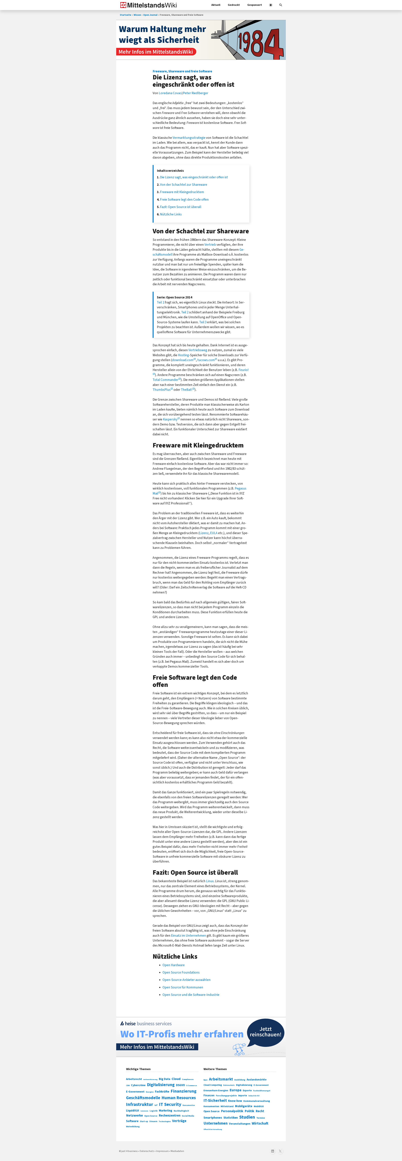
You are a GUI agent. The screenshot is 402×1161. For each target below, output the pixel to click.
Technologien (165, 1121)
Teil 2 (184, 312)
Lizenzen (144, 1111)
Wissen (137, 15)
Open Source (150, 1115)
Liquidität (132, 1111)
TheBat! (186, 389)
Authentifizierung (150, 1079)
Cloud (176, 1078)
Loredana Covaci (170, 93)
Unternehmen (216, 1123)
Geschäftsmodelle (143, 1098)
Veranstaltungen (239, 1124)
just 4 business (130, 1151)
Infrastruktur (139, 1104)
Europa (235, 1090)
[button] (281, 5)
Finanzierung (183, 1091)
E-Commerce (191, 1085)
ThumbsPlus (162, 389)
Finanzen (209, 1095)
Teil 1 (160, 302)
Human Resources (179, 1098)
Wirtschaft (260, 1123)
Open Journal (150, 15)
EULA (213, 533)
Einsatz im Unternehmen (188, 935)
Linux (210, 881)
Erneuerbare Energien (216, 1090)
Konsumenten (189, 1105)
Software (132, 1121)
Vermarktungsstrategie (189, 137)
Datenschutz (229, 1085)
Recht (260, 1111)
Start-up (144, 1121)
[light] (271, 5)
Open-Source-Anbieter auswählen (187, 979)
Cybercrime (138, 1085)
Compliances (188, 1079)
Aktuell (215, 5)
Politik (249, 1111)
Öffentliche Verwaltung (213, 1129)
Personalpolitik (232, 1111)
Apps (206, 1080)
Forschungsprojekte (226, 1095)
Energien (150, 1092)
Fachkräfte (162, 1091)
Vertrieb (210, 244)
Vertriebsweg (197, 350)
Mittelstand (227, 1106)
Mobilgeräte (243, 1106)
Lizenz (204, 533)
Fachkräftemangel (261, 1090)
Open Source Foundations (181, 972)
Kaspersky (170, 419)
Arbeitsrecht (134, 1079)
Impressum (162, 1151)
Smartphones (213, 1117)
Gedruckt (234, 5)
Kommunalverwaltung (256, 1101)
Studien (247, 1117)
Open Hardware (174, 965)
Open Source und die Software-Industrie (191, 994)
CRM (128, 1085)
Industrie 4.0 (253, 1095)
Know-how (235, 1101)
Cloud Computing (213, 1085)
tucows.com (206, 360)
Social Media (188, 1115)
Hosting (183, 355)
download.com (182, 360)
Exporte (247, 1090)
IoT (156, 1105)
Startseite (125, 15)
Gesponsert (254, 5)
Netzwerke (134, 1115)
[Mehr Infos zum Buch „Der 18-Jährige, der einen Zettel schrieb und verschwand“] (201, 40)
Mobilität (259, 1106)
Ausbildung (239, 1079)
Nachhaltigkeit (181, 1110)
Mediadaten (177, 1151)
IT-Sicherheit (215, 1100)
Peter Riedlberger (195, 93)
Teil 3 (202, 322)
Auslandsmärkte (256, 1080)
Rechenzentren (169, 1115)
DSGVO (180, 1085)
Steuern (153, 1121)
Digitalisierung (161, 1085)
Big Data (164, 1079)
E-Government (135, 1092)
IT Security (170, 1104)
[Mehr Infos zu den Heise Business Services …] (201, 1037)
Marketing (165, 1111)
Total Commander (165, 379)
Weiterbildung (133, 1126)
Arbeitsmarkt (221, 1079)
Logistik (154, 1111)
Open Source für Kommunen (183, 987)
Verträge (179, 1120)
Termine (260, 1118)
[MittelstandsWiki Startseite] (147, 5)
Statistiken (230, 1118)
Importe (242, 1095)
